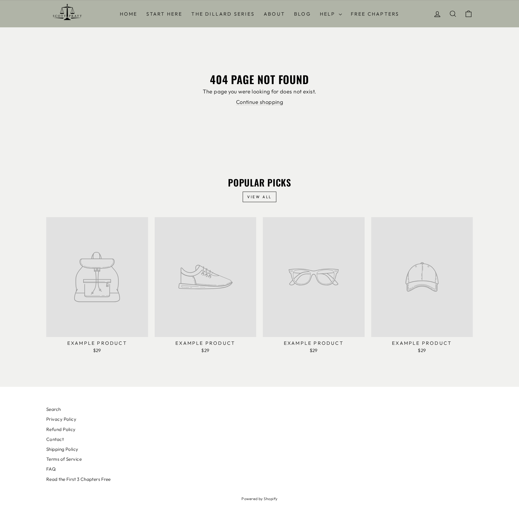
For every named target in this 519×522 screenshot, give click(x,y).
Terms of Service (64, 459)
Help (328, 14)
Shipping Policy (62, 449)
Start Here (164, 14)
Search (53, 409)
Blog (302, 14)
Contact (55, 439)
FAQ (51, 469)
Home (129, 14)
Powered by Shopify (259, 498)
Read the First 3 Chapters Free (78, 479)
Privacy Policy (61, 419)
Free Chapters (375, 14)
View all (259, 197)
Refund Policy (61, 429)
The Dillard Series (223, 14)
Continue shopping (259, 102)
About (274, 14)
